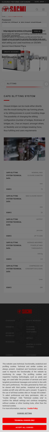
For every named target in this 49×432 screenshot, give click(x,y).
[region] (24, 394)
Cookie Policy (32, 408)
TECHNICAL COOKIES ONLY (24, 420)
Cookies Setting (24, 413)
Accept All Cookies (24, 427)
